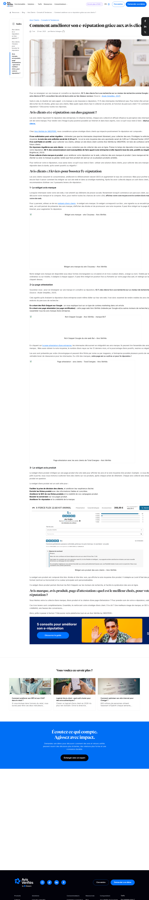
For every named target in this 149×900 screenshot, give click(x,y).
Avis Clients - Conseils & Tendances (39, 12)
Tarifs (40, 4)
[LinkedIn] (56, 882)
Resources (15, 12)
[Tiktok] (49, 882)
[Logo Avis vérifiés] (8, 4)
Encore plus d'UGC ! (94, 4)
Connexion (118, 4)
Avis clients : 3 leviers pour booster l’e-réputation (16, 46)
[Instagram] (42, 882)
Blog (23, 12)
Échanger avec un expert (74, 758)
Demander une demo (136, 4)
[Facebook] (63, 882)
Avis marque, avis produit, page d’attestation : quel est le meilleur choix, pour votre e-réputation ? (16, 63)
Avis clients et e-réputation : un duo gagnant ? (16, 34)
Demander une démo (122, 882)
